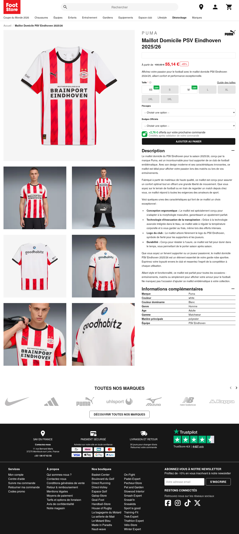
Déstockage (179, 17)
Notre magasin (56, 508)
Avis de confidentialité (60, 504)
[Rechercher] (65, 7)
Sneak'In (129, 500)
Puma (150, 33)
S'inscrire (218, 482)
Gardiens (108, 17)
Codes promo (16, 491)
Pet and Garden (134, 487)
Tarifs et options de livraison (64, 500)
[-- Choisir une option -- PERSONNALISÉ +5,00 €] (189, 112)
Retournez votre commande (144, 447)
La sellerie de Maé (103, 516)
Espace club (145, 17)
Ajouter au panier (188, 141)
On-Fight (129, 475)
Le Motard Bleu (101, 521)
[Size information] (150, 82)
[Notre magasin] (201, 6)
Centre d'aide (16, 479)
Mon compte (15, 475)
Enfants (72, 17)
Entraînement (89, 17)
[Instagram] (177, 503)
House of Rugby (102, 508)
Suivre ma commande (21, 483)
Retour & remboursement (62, 487)
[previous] (230, 388)
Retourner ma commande (24, 487)
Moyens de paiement (60, 496)
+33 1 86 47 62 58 (43, 455)
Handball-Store (101, 504)
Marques (197, 17)
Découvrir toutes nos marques (119, 414)
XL (226, 89)
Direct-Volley (99, 487)
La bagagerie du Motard (106, 512)
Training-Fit (131, 512)
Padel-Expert (132, 479)
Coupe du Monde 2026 (16, 17)
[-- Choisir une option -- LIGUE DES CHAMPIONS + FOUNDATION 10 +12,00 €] (189, 126)
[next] (236, 388)
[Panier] (229, 6)
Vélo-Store (130, 525)
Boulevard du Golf (103, 479)
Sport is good (132, 508)
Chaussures (41, 17)
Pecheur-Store (133, 483)
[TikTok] (187, 503)
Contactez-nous (43, 444)
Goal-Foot (98, 500)
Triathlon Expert (134, 521)
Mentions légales (57, 491)
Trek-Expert (131, 516)
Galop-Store (99, 496)
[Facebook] (167, 503)
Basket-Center (101, 475)
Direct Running (101, 483)
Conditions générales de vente (66, 483)
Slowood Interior (134, 491)
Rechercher (119, 7)
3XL (169, 99)
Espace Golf (99, 491)
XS (154, 88)
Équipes (58, 17)
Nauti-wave (99, 529)
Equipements (125, 17)
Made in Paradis (102, 525)
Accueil (7, 25)
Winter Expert (132, 529)
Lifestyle (162, 17)
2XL (150, 99)
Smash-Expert (133, 496)
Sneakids (130, 504)
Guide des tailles (226, 82)
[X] (197, 503)
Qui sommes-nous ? (59, 475)
